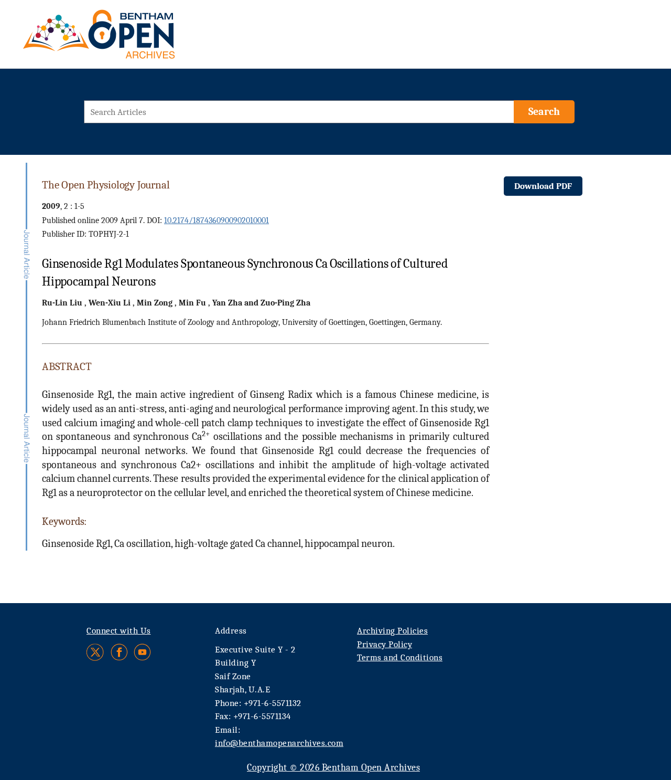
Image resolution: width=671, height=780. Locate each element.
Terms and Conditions (399, 657)
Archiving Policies (392, 631)
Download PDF (543, 186)
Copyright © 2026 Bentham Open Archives (333, 767)
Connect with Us (118, 631)
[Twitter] (95, 652)
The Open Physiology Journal (105, 184)
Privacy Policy (384, 644)
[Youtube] (142, 652)
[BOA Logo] (129, 38)
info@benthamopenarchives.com (279, 743)
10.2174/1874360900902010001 (216, 220)
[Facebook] (119, 652)
